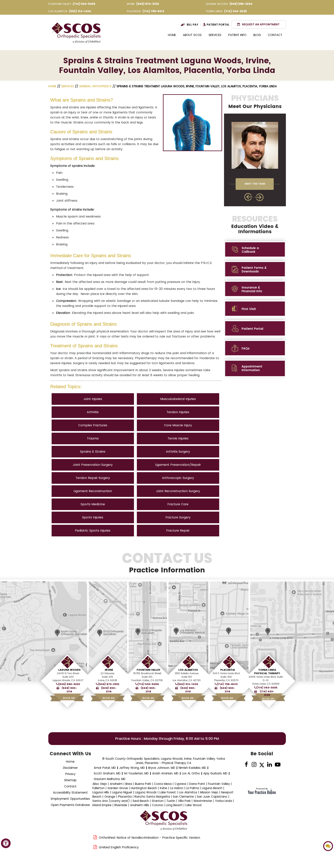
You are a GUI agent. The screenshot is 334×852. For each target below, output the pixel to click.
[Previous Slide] (248, 197)
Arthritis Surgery (178, 451)
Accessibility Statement (70, 792)
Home (172, 35)
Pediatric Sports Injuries (92, 530)
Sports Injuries (92, 517)
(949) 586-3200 (240, 4)
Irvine (109, 670)
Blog (257, 35)
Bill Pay (192, 25)
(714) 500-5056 (84, 4)
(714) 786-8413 (153, 11)
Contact (275, 35)
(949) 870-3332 (147, 4)
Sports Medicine (93, 504)
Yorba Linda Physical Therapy (267, 671)
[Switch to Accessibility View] (6, 843)
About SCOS (192, 35)
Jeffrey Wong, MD (132, 768)
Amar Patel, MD (105, 768)
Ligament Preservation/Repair (178, 464)
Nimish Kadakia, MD (192, 768)
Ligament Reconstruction (93, 491)
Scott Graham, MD (107, 773)
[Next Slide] (259, 197)
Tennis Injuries (178, 438)
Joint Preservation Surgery (93, 464)
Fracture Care (177, 504)
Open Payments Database (70, 805)
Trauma (93, 438)
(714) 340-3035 (235, 11)
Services (215, 35)
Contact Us (167, 562)
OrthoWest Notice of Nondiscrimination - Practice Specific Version (149, 837)
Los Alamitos (188, 670)
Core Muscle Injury (178, 425)
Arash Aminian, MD (165, 773)
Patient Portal (218, 25)
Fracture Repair (178, 530)
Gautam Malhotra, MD (109, 779)
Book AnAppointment (69, 700)
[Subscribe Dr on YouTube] (277, 765)
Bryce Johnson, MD (161, 768)
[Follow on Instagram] (254, 765)
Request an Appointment (260, 24)
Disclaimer (70, 768)
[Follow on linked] (269, 765)
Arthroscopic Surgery (178, 478)
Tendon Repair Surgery (93, 478)
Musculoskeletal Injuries (178, 399)
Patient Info (237, 35)
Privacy (70, 774)
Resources (255, 224)
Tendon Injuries (178, 412)
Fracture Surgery (178, 517)
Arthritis (93, 412)
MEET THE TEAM (255, 184)
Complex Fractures (92, 425)
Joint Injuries (92, 399)
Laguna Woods (69, 670)
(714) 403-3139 (267, 693)
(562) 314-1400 (80, 11)
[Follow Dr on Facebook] (246, 765)
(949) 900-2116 (69, 689)
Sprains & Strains (92, 451)
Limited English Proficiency (119, 847)
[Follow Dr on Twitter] (262, 765)
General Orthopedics (95, 86)
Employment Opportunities (70, 799)
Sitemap (70, 780)
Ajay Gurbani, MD (215, 773)
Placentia (227, 670)
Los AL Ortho (191, 773)
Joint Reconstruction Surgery (178, 491)
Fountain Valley (148, 670)
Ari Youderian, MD (136, 773)
